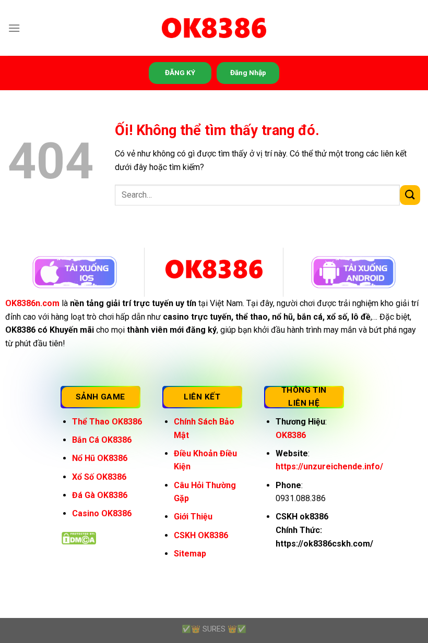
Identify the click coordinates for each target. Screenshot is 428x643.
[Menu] (14, 28)
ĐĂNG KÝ (180, 72)
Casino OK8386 (102, 513)
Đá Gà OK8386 (99, 495)
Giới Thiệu (193, 516)
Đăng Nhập (248, 72)
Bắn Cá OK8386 (102, 440)
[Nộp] (410, 195)
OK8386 (291, 435)
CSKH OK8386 (201, 535)
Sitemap (190, 554)
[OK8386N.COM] (214, 27)
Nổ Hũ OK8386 (99, 458)
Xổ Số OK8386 (99, 477)
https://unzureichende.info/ (329, 466)
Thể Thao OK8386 (107, 422)
